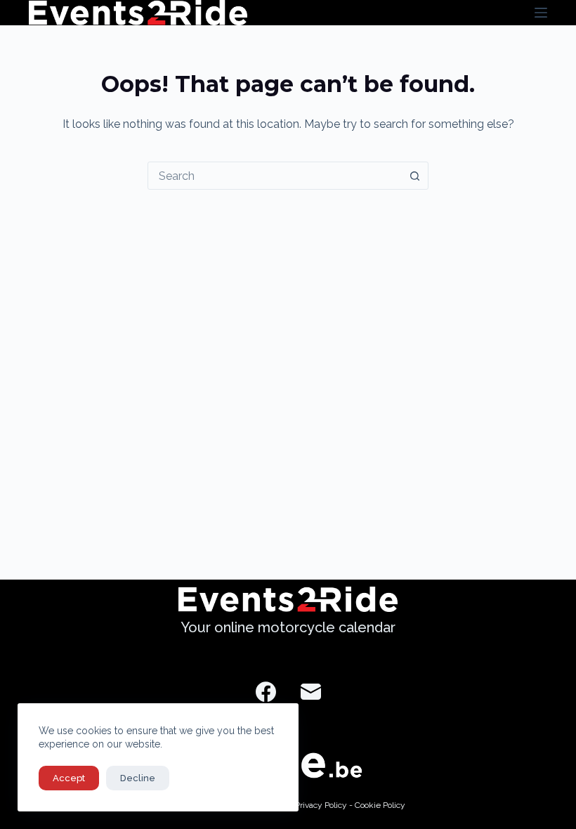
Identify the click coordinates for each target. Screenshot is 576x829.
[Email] (311, 691)
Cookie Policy (380, 805)
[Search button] (414, 175)
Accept (69, 778)
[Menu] (541, 12)
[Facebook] (266, 691)
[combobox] (274, 176)
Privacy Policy (321, 805)
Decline (137, 778)
